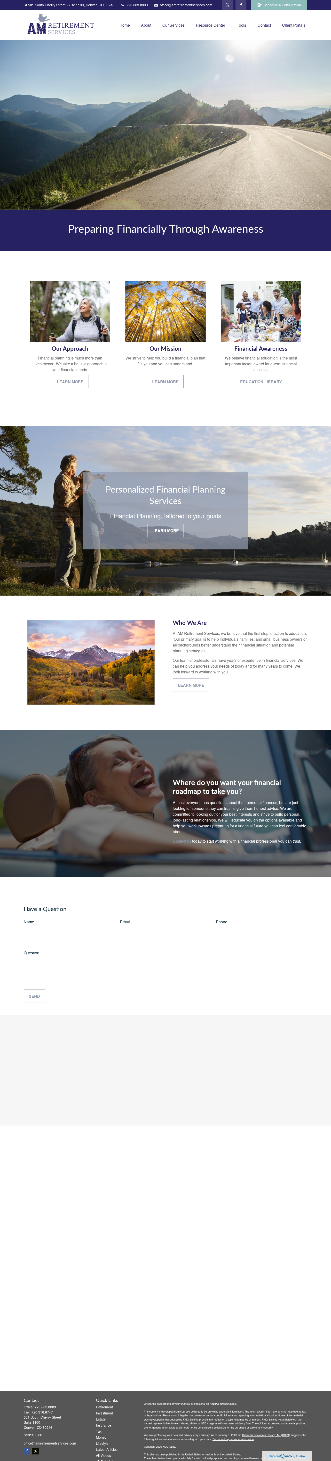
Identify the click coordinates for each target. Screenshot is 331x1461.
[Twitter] (227, 5)
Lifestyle (102, 1443)
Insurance (103, 1425)
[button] (125, 25)
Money (101, 1437)
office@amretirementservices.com (186, 4)
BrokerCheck (228, 1403)
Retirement (104, 1407)
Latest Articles (107, 1449)
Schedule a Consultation (282, 4)
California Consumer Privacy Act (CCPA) (266, 1435)
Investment (104, 1413)
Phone (221, 922)
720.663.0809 (137, 4)
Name (29, 922)
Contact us (182, 841)
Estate (101, 1419)
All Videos (103, 1455)
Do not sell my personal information (233, 1439)
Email (125, 922)
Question (31, 953)
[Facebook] (241, 5)
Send (34, 996)
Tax (99, 1431)
